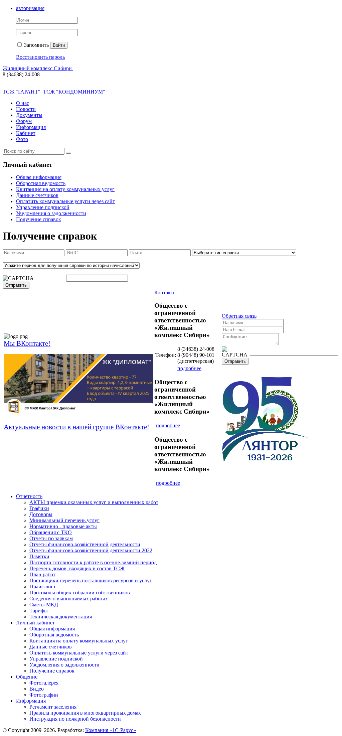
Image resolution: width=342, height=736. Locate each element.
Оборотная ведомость (40, 183)
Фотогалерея (43, 683)
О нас (22, 103)
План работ (42, 574)
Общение (26, 677)
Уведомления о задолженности (51, 213)
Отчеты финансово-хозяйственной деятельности (84, 544)
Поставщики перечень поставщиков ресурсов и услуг (90, 580)
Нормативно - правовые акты (63, 526)
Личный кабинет (35, 622)
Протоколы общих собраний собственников (79, 592)
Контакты (165, 292)
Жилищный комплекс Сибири (38, 68)
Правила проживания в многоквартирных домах (85, 713)
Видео (36, 689)
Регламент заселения (52, 707)
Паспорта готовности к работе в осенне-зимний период (93, 562)
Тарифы (38, 610)
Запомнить (36, 45)
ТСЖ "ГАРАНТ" (21, 92)
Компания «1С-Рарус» (110, 730)
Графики (39, 508)
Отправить (16, 285)
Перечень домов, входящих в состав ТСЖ (77, 568)
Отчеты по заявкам (51, 538)
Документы (29, 115)
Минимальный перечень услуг (64, 520)
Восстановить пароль (40, 57)
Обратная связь (239, 316)
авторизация (30, 8)
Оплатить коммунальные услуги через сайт (65, 201)
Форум (24, 121)
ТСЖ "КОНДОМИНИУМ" (74, 92)
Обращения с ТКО (50, 532)
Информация (31, 127)
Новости (26, 109)
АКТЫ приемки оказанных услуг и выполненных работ (93, 502)
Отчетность (29, 496)
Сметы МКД (43, 604)
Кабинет (25, 133)
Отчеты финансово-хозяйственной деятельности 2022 (90, 550)
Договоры (40, 514)
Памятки (39, 556)
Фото (22, 139)
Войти (59, 45)
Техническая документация (60, 616)
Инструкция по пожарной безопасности (75, 719)
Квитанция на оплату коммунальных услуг (65, 189)
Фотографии (43, 695)
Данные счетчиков (37, 195)
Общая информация (38, 177)
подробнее (189, 368)
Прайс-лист (42, 586)
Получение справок (38, 219)
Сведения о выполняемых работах (68, 598)
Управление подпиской (42, 207)
